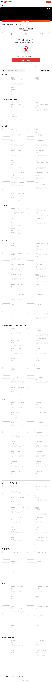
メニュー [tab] (14, 66)
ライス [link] (37, 388)
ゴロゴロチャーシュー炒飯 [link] (17, 508)
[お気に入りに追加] (50, 8)
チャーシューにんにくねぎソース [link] (17, 295)
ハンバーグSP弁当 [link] (15, 452)
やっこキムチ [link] (38, 304)
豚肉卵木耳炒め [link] (15, 340)
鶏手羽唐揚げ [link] (14, 562)
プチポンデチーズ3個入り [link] (17, 131)
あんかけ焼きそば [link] (39, 378)
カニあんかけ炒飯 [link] (39, 496)
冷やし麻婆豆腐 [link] (39, 294)
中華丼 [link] (37, 527)
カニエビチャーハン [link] (16, 518)
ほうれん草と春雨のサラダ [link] (17, 182)
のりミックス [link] (14, 422)
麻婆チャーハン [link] (15, 89)
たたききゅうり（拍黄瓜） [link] (41, 314)
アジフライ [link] (38, 562)
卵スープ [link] (13, 650)
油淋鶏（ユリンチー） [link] (16, 348)
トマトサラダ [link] (38, 265)
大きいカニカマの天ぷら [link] (41, 141)
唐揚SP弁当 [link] (38, 461)
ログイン (43, 2)
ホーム (3, 676)
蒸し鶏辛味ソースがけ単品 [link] (17, 284)
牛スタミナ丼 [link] (14, 116)
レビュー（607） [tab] (38, 66)
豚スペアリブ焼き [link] (39, 150)
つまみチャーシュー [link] (16, 162)
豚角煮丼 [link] (13, 537)
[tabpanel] (26, 363)
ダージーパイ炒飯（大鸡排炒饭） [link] (41, 105)
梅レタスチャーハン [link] (40, 518)
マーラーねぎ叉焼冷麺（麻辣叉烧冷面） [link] (17, 173)
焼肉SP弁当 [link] (14, 461)
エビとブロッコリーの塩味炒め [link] (17, 388)
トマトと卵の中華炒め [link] (40, 339)
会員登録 (48, 2)
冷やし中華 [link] (14, 243)
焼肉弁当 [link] (13, 442)
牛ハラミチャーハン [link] (16, 104)
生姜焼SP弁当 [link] (38, 452)
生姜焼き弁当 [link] (38, 432)
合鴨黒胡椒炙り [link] (15, 314)
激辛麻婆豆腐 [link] (38, 219)
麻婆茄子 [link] (37, 80)
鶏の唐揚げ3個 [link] (14, 552)
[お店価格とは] (30, 21)
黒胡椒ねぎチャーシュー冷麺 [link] (41, 173)
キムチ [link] (12, 304)
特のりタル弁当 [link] (15, 412)
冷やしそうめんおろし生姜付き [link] (41, 163)
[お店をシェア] (47, 8)
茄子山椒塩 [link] (38, 331)
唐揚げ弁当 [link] (38, 402)
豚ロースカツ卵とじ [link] (40, 184)
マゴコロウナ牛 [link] (15, 209)
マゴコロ (7, 676)
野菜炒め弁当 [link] (38, 442)
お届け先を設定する (26, 60)
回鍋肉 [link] (12, 329)
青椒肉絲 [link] (13, 358)
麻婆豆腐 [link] (37, 368)
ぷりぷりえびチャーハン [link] (41, 537)
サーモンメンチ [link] (15, 141)
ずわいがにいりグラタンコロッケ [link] (17, 151)
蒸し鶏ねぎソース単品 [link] (16, 80)
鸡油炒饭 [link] (37, 131)
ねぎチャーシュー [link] (15, 596)
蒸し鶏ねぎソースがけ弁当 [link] (17, 402)
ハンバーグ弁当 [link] (15, 432)
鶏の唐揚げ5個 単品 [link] (40, 552)
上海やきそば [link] (14, 378)
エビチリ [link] (37, 348)
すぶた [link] (37, 358)
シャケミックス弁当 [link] (40, 422)
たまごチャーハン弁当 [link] (40, 412)
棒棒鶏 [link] (37, 284)
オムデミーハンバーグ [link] (40, 486)
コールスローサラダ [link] (16, 275)
